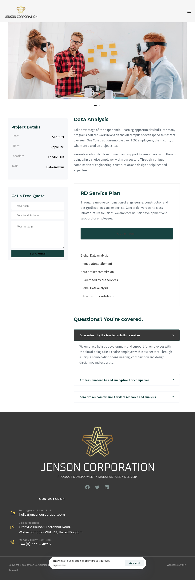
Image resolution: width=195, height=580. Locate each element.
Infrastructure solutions (97, 296)
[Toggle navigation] (160, 11)
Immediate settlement (96, 264)
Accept (134, 563)
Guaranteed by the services (99, 280)
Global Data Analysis (94, 255)
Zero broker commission (97, 272)
